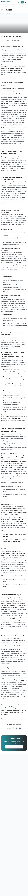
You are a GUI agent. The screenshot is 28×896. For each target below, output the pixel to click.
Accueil (2, 6)
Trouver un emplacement (13, 747)
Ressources (8, 6)
